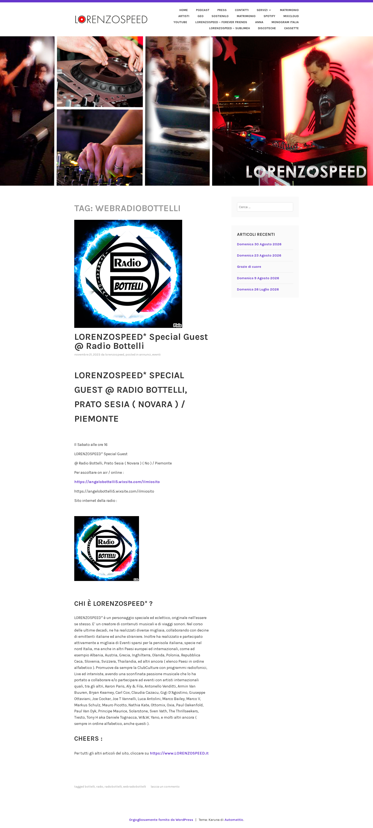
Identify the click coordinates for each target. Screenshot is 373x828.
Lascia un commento (165, 786)
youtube (180, 22)
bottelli (90, 786)
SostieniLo (220, 16)
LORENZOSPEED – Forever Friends (221, 22)
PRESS (222, 10)
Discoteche (267, 28)
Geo (201, 16)
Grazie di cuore (249, 267)
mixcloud (291, 16)
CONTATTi (242, 10)
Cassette (291, 28)
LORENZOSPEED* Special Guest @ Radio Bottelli (141, 341)
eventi (156, 354)
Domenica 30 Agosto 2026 (259, 244)
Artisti (183, 16)
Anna (259, 22)
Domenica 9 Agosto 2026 (258, 278)
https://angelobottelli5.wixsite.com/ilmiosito (117, 481)
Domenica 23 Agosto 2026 (259, 255)
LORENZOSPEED (114, 354)
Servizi (262, 10)
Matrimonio (289, 10)
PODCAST (202, 10)
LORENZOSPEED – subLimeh (229, 28)
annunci (145, 354)
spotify (269, 16)
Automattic (233, 820)
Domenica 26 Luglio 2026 (258, 289)
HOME (183, 10)
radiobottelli (113, 786)
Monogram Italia (285, 22)
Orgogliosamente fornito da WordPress (161, 820)
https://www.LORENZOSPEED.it (179, 753)
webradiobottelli (134, 786)
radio (99, 786)
